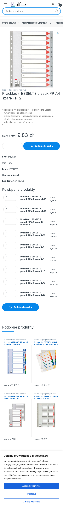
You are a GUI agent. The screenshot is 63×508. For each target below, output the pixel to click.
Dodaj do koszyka (43, 146)
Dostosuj (31, 493)
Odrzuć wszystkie (31, 501)
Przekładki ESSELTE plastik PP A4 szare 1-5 (32, 246)
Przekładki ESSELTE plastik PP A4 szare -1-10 (33, 197)
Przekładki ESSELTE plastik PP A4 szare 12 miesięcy (31, 222)
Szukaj (56, 11)
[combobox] (27, 11)
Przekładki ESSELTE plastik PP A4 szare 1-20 (33, 293)
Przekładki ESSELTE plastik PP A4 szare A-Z (32, 270)
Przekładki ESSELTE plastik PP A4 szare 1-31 (32, 234)
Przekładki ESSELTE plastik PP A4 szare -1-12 (33, 209)
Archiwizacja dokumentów (34, 23)
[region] (31, 479)
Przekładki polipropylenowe (14, 90)
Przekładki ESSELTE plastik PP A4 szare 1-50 (33, 281)
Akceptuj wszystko (31, 486)
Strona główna (9, 23)
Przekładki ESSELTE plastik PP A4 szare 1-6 (32, 258)
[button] (58, 33)
